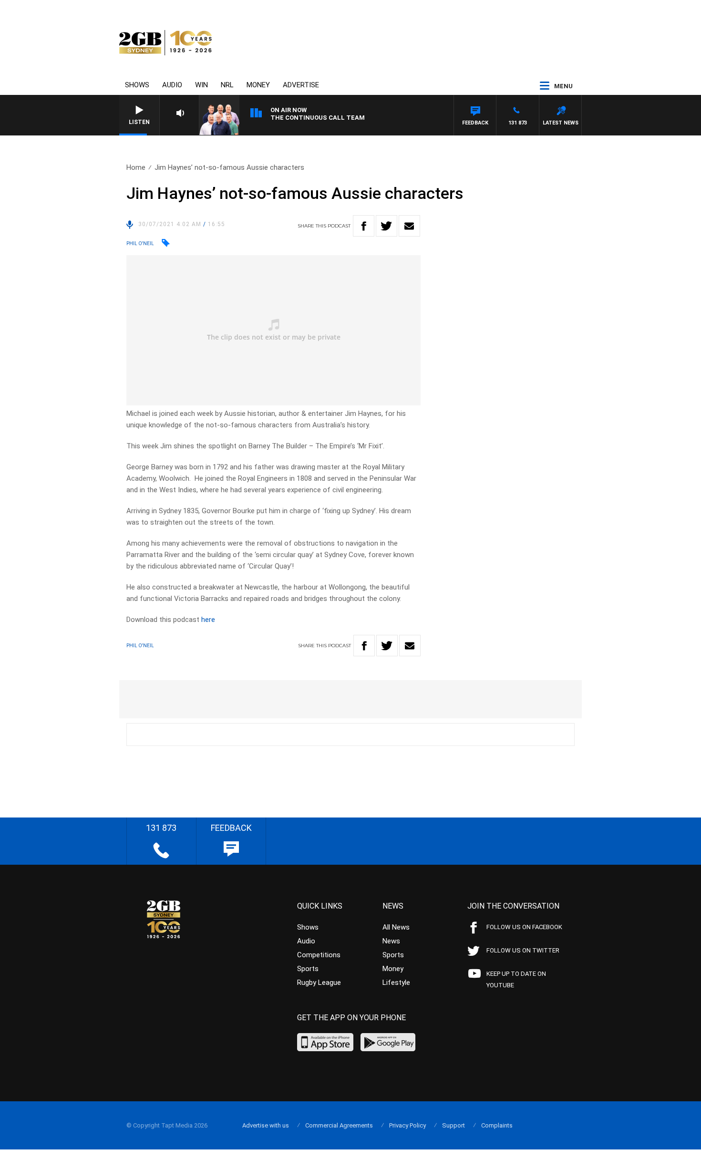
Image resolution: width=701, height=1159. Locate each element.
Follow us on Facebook (524, 927)
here (208, 619)
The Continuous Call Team (317, 117)
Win (201, 85)
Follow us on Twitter (522, 950)
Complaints (497, 1125)
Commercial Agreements (339, 1125)
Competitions (318, 955)
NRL (227, 85)
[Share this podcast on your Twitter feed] (386, 226)
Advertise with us (265, 1125)
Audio (172, 85)
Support (453, 1125)
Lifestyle (396, 982)
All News (396, 927)
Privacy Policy (407, 1125)
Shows (137, 85)
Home (135, 167)
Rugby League (319, 982)
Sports (308, 968)
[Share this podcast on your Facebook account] (363, 226)
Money (258, 85)
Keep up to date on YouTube (516, 979)
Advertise (301, 85)
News (391, 941)
